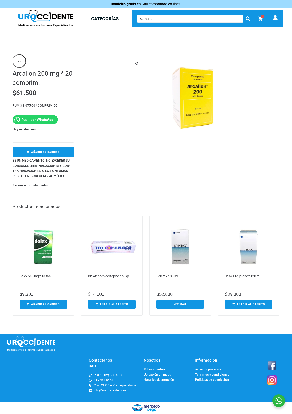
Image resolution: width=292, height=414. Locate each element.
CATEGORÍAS (105, 18)
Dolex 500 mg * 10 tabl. (36, 276)
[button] (137, 63)
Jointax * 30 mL (167, 276)
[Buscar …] (190, 19)
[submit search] (248, 18)
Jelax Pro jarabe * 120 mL (243, 276)
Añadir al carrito (45, 152)
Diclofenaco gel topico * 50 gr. (109, 276)
